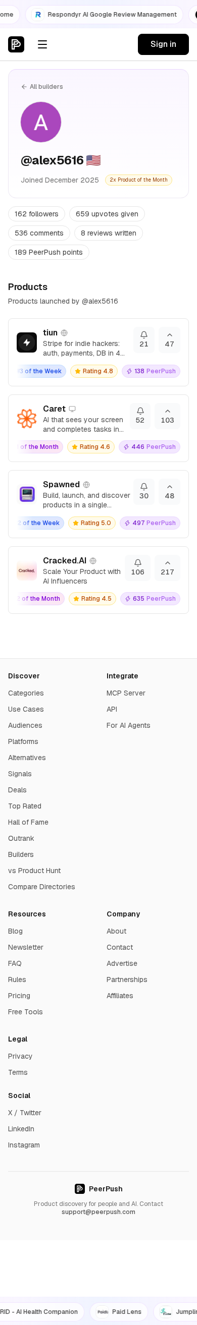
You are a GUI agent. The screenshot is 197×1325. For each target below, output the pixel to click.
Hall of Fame (28, 822)
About (116, 931)
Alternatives (27, 757)
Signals (20, 773)
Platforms (23, 741)
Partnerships (127, 979)
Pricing (19, 995)
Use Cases (26, 709)
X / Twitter (24, 1112)
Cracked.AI (64, 560)
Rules (17, 979)
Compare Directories (41, 886)
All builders (46, 87)
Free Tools (25, 1011)
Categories (26, 693)
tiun (50, 332)
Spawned (61, 484)
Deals (17, 789)
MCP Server (126, 693)
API (112, 709)
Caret (54, 409)
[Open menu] (42, 44)
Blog (15, 931)
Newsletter (25, 947)
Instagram (24, 1144)
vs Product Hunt (34, 870)
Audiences (25, 725)
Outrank (21, 838)
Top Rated (24, 806)
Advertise (122, 963)
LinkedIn (21, 1128)
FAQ (15, 963)
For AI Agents (129, 725)
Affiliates (120, 995)
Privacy (20, 1056)
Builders (21, 854)
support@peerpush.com (98, 1212)
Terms (18, 1072)
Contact (120, 947)
